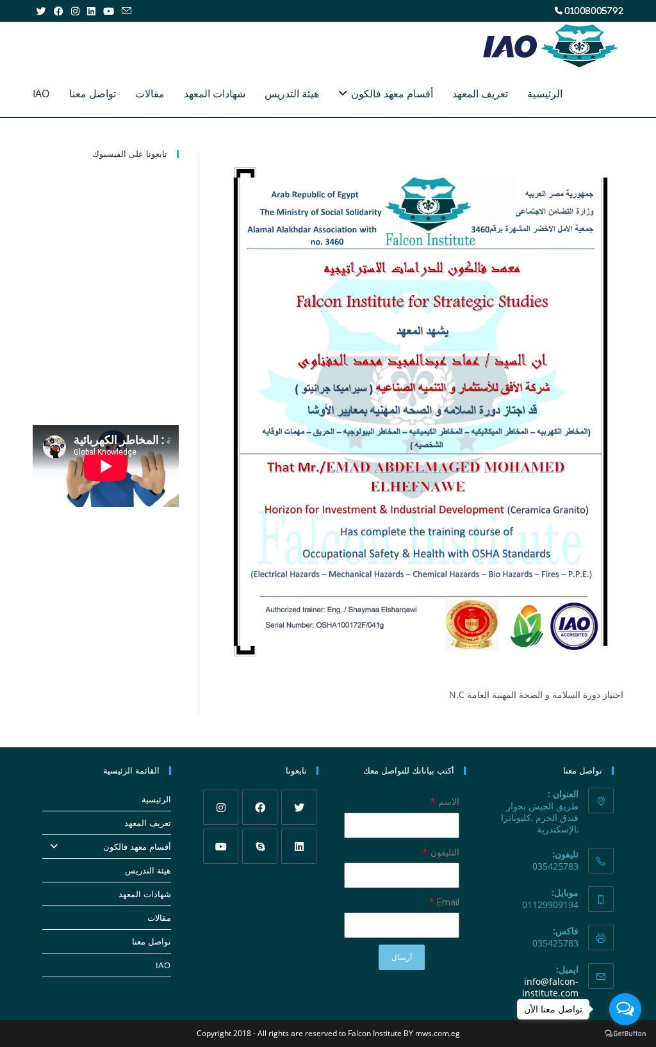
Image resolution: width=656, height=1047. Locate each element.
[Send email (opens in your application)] (124, 10)
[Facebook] (259, 807)
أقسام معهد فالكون (136, 846)
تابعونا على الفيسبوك (129, 153)
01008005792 (593, 10)
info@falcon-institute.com (550, 987)
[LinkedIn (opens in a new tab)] (91, 10)
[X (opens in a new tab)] (41, 10)
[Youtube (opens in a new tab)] (108, 10)
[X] (298, 807)
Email (447, 902)
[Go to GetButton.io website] (625, 1034)
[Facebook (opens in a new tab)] (58, 10)
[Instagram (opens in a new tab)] (75, 10)
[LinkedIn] (298, 846)
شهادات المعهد (144, 894)
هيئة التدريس (147, 870)
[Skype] (259, 846)
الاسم (447, 802)
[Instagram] (220, 807)
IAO (163, 965)
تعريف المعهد (147, 823)
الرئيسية (156, 799)
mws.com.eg (437, 1033)
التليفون (444, 852)
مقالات (158, 917)
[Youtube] (220, 846)
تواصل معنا (151, 941)
